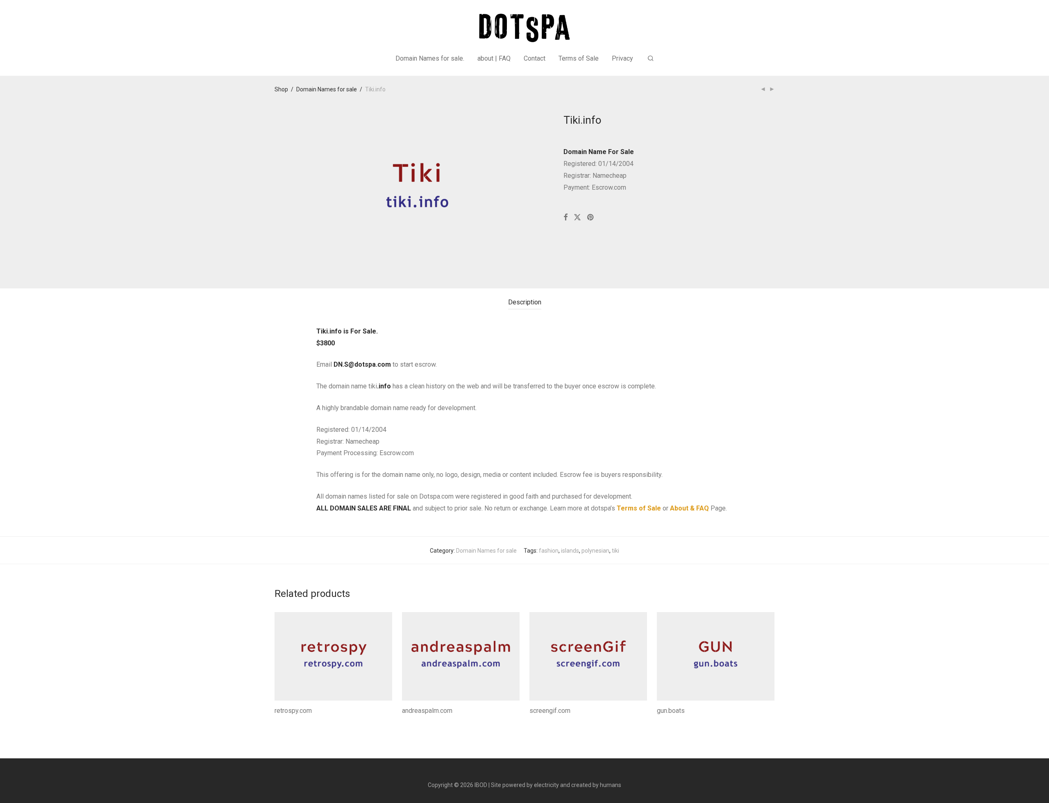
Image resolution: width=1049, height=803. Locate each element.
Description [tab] (524, 302)
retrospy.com (293, 711)
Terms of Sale (579, 58)
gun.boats (671, 711)
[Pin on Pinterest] (591, 217)
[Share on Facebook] (565, 217)
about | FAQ (494, 58)
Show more (287, 722)
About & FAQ (689, 508)
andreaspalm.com (427, 711)
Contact (534, 58)
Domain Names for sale (326, 89)
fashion (549, 550)
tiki (615, 550)
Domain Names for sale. (429, 58)
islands (570, 550)
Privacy (622, 58)
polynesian (595, 550)
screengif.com (549, 711)
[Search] (651, 58)
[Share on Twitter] (577, 217)
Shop (281, 89)
